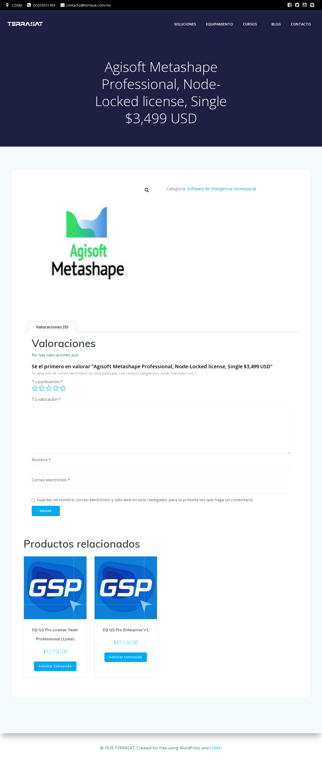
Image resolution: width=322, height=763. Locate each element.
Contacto (301, 24)
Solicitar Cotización (55, 666)
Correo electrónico (51, 480)
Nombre (41, 459)
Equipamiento (219, 24)
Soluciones (185, 24)
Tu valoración (46, 399)
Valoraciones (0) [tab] (52, 327)
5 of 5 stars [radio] (63, 388)
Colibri (216, 748)
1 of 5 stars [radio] (35, 388)
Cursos (250, 24)
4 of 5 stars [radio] (56, 388)
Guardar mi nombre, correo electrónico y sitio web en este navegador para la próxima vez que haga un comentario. (145, 500)
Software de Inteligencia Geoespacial (221, 188)
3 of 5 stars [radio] (49, 388)
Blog (276, 24)
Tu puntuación (47, 381)
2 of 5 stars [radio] (42, 388)
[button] (146, 190)
